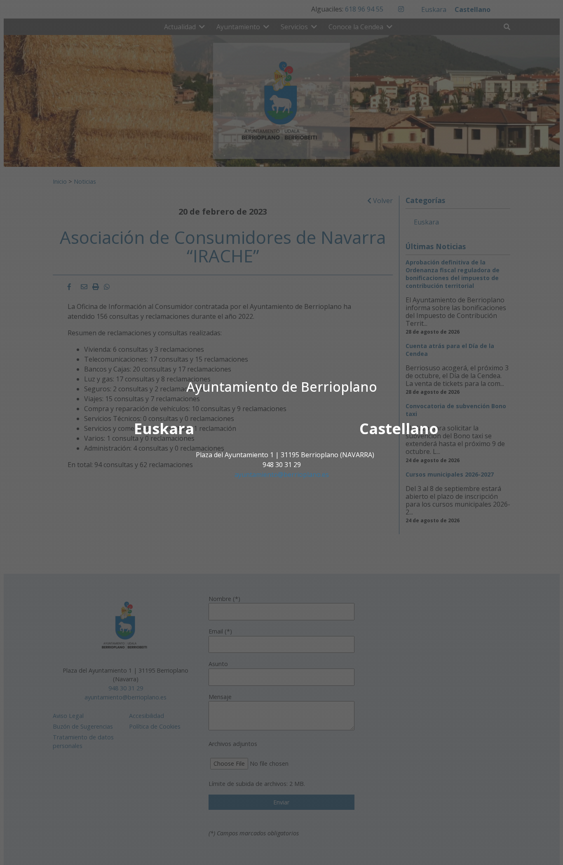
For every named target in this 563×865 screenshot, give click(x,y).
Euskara (164, 428)
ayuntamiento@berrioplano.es (282, 474)
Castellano (399, 428)
